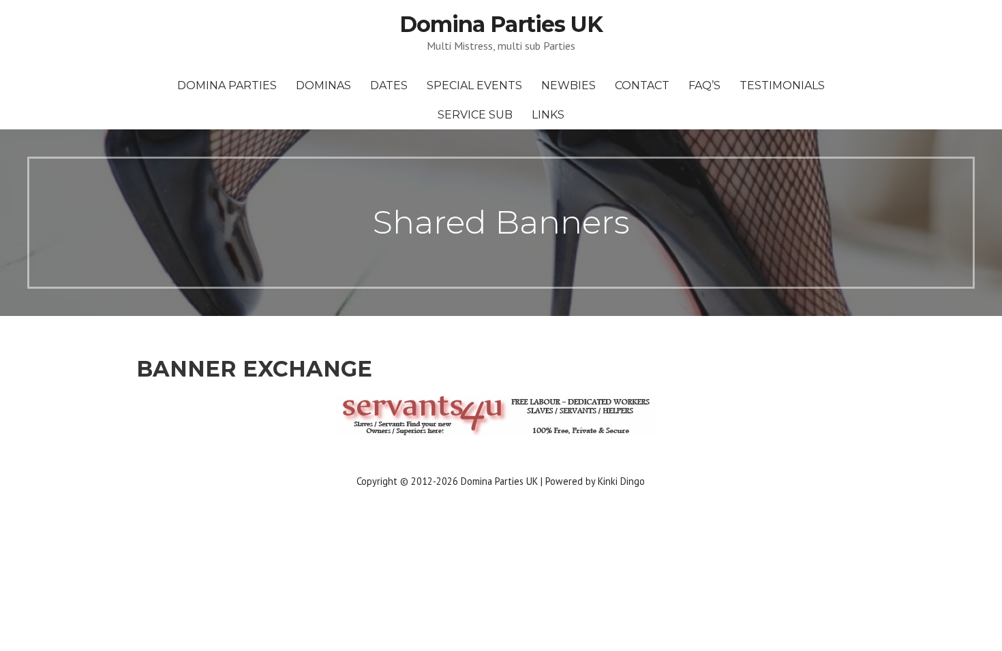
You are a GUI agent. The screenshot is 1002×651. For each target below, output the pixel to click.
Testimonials (782, 85)
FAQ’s (704, 85)
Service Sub (475, 114)
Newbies (568, 85)
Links (548, 114)
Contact (642, 85)
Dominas (323, 85)
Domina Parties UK (501, 24)
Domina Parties (227, 85)
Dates (389, 85)
